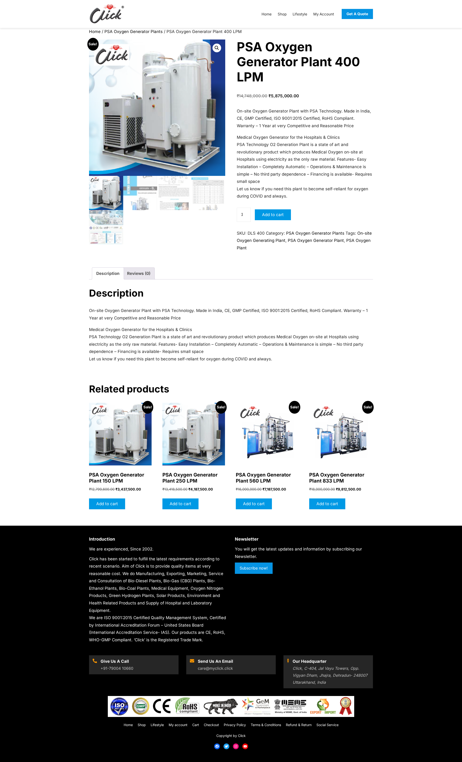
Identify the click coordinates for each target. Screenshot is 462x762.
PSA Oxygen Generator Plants (133, 31)
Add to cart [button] (107, 503)
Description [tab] (108, 273)
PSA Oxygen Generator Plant (316, 240)
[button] (216, 48)
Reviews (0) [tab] (138, 273)
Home (95, 31)
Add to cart (273, 214)
